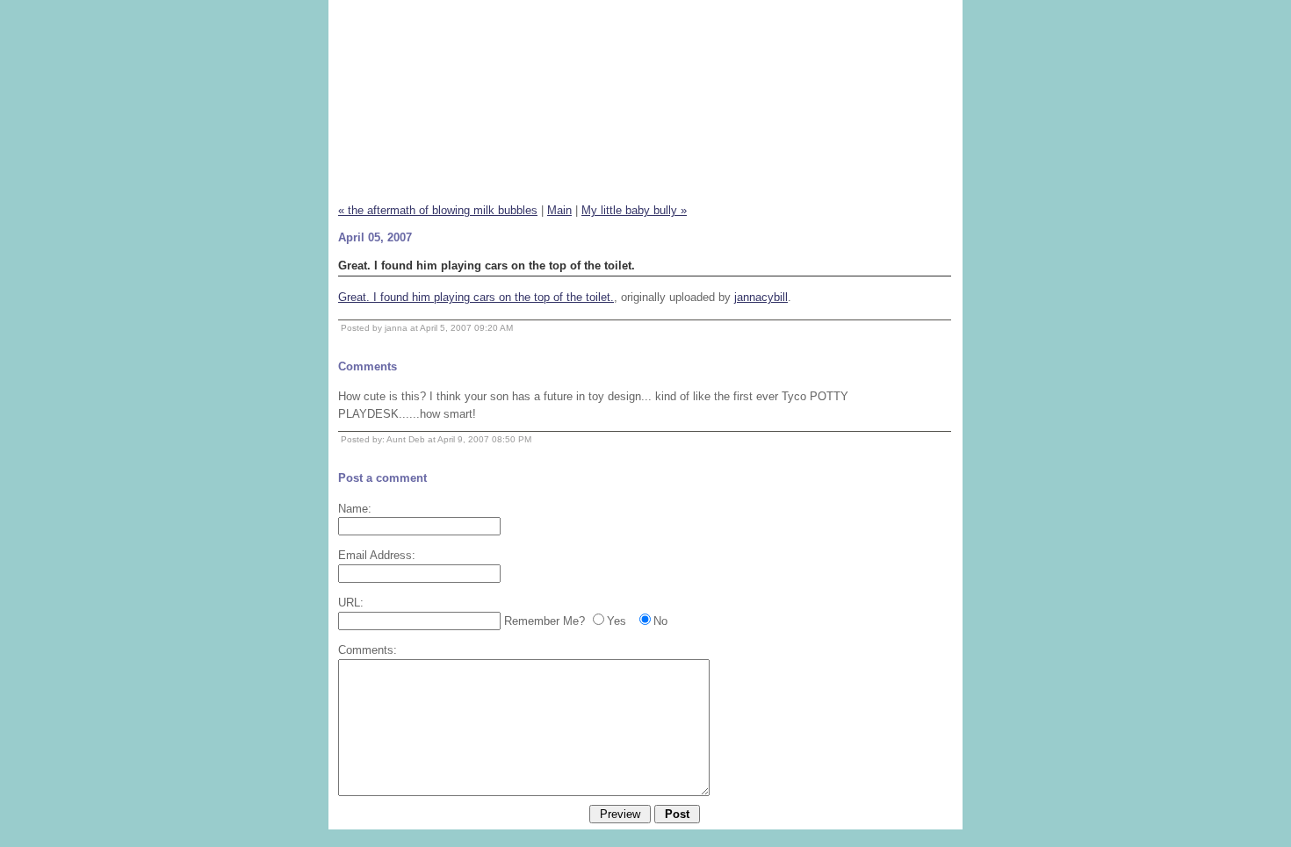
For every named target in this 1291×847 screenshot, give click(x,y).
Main (559, 210)
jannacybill (761, 297)
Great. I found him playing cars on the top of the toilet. (476, 297)
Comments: (367, 650)
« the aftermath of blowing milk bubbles (437, 210)
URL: (351, 602)
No (660, 621)
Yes (616, 621)
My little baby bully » (634, 210)
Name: (354, 508)
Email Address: (376, 555)
